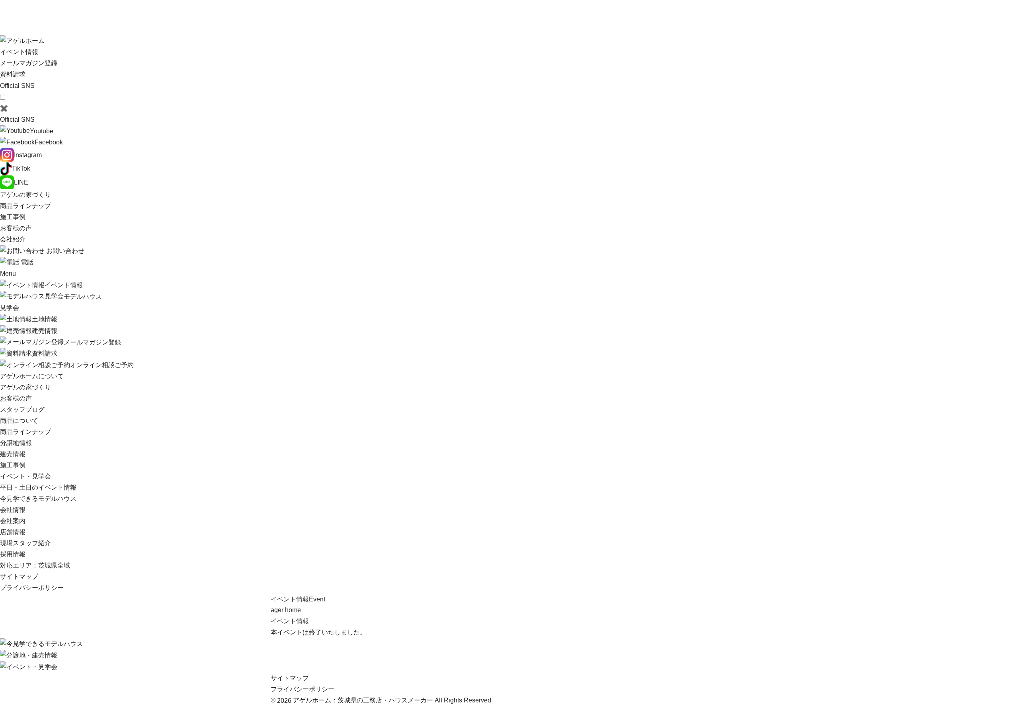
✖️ (4, 108)
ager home (286, 610)
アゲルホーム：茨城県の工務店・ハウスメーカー (363, 700)
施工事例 (12, 217)
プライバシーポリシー (32, 587)
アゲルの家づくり (25, 194)
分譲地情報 (16, 443)
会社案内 (12, 520)
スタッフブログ (22, 409)
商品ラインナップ (25, 205)
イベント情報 (290, 621)
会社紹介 (12, 239)
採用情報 (12, 554)
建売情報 (12, 454)
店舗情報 (12, 532)
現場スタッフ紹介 (25, 543)
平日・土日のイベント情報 (38, 487)
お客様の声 (16, 228)
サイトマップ (19, 576)
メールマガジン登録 (28, 63)
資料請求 (12, 74)
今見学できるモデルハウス (38, 498)
